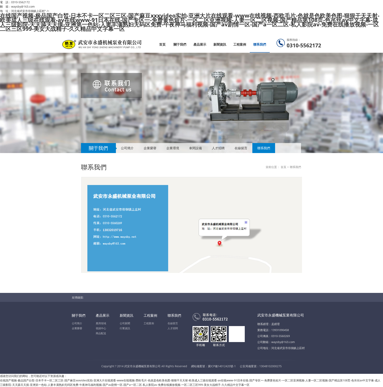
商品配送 (101, 333)
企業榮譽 (150, 148)
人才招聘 (218, 148)
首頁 (162, 44)
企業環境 (172, 148)
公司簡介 (127, 148)
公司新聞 (125, 323)
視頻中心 (101, 328)
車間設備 (195, 148)
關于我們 (180, 44)
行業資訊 (125, 328)
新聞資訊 (219, 44)
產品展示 (199, 44)
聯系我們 (259, 44)
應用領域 (101, 323)
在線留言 (241, 148)
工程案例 (239, 44)
